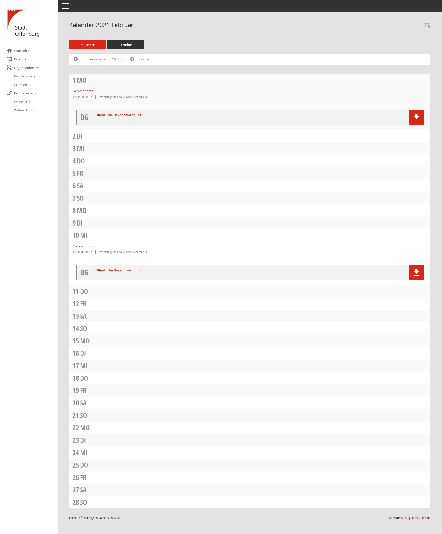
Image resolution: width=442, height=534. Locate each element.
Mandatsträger (25, 76)
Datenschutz (23, 110)
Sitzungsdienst (415, 518)
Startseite (21, 51)
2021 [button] (116, 59)
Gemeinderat (83, 91)
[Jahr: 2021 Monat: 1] (75, 59)
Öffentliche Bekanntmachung (118, 115)
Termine (125, 45)
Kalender (21, 59)
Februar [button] (95, 59)
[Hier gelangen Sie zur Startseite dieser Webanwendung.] (29, 22)
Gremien (20, 85)
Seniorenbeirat (84, 246)
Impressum (22, 102)
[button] (29, 67)
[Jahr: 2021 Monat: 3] (132, 59)
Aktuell (146, 59)
